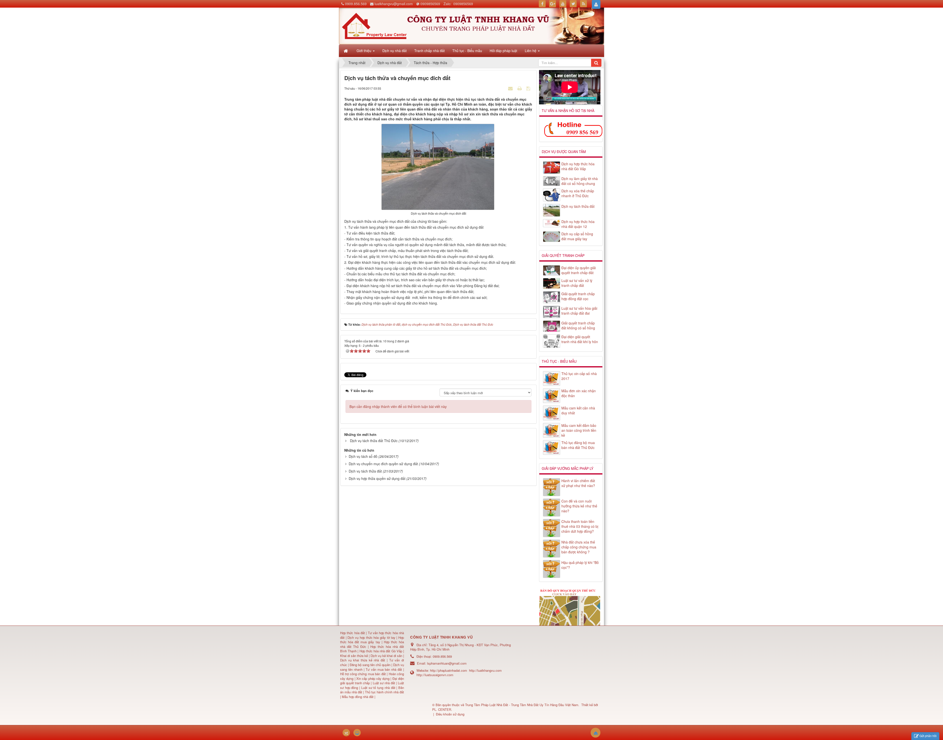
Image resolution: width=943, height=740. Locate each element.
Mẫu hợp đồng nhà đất (358, 696)
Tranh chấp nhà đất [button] (429, 50)
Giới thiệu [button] (364, 50)
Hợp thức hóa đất (352, 632)
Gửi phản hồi (928, 736)
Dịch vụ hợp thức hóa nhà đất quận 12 (578, 224)
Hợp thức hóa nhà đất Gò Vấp (381, 651)
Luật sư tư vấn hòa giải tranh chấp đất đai (579, 311)
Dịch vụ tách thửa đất (365, 471)
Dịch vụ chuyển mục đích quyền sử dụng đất (383, 463)
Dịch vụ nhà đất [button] (394, 50)
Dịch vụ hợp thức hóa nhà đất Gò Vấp (578, 166)
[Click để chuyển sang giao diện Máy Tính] (357, 732)
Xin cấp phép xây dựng (373, 678)
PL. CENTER (441, 709)
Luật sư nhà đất (383, 683)
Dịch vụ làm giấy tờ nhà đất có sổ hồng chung (579, 181)
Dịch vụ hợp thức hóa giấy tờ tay (371, 637)
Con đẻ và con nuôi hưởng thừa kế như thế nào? (579, 506)
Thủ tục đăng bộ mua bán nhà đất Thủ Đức (578, 445)
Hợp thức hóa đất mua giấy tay (372, 639)
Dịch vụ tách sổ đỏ (363, 456)
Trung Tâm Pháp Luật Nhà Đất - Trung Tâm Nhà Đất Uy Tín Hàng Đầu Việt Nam (521, 704)
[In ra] (520, 88)
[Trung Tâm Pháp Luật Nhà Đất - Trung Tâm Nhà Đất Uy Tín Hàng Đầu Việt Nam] (374, 25)
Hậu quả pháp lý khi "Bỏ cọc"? (580, 565)
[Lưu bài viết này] (528, 88)
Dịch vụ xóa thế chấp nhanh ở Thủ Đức (577, 193)
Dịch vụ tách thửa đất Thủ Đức (374, 440)
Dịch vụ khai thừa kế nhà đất (362, 660)
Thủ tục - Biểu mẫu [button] (467, 50)
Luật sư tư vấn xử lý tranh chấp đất (576, 283)
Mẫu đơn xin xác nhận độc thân (578, 393)
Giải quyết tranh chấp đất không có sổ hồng (578, 325)
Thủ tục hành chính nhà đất (384, 692)
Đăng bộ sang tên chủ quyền (370, 664)
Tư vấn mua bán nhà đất (384, 669)
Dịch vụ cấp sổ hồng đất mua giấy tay (577, 236)
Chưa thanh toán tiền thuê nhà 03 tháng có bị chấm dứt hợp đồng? (579, 526)
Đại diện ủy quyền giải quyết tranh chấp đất (578, 270)
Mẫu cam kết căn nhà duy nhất (578, 410)
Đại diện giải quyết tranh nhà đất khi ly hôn (579, 339)
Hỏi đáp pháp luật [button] (503, 50)
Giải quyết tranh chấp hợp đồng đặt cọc (578, 296)
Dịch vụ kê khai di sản (387, 655)
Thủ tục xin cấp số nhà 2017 (579, 376)
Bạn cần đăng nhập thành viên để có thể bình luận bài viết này (398, 406)
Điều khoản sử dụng (450, 714)
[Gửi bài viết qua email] (511, 88)
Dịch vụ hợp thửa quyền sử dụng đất (377, 478)
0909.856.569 (356, 3)
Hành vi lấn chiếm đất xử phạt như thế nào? (578, 483)
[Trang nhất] (346, 50)
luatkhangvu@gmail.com (393, 3)
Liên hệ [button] (531, 50)
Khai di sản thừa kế (354, 655)
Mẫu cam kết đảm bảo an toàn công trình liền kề (578, 430)
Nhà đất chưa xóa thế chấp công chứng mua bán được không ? (578, 547)
